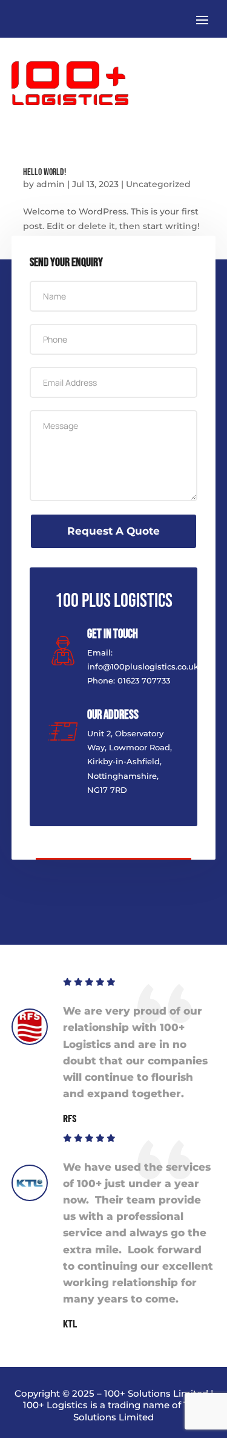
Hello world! (44, 172)
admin (50, 184)
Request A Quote (113, 531)
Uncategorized (158, 184)
